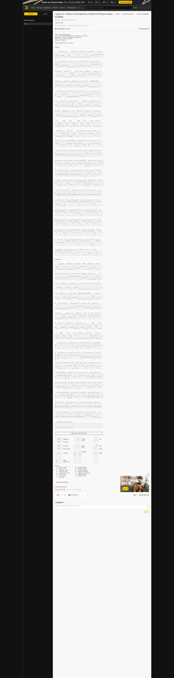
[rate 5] (64, 490)
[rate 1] (56, 490)
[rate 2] (58, 490)
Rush (60, 16)
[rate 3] (60, 490)
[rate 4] (62, 490)
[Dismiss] (148, 2)
